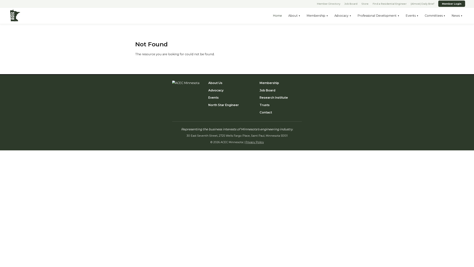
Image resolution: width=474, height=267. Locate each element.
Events (412, 15)
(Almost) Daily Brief (422, 3)
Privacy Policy (254, 142)
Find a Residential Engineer (390, 3)
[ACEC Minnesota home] (15, 15)
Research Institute (274, 97)
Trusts (265, 105)
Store (364, 3)
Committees (435, 15)
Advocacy (342, 15)
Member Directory (328, 3)
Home (277, 15)
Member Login (451, 3)
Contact (266, 112)
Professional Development (378, 15)
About (294, 15)
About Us (215, 83)
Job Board (350, 3)
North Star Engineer (223, 105)
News (457, 15)
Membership (317, 15)
